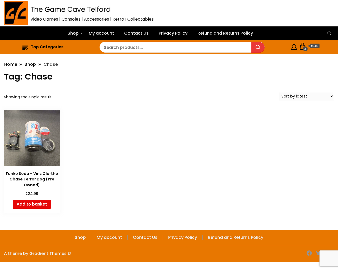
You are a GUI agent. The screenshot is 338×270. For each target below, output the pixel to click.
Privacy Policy (173, 33)
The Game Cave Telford (70, 9)
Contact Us (136, 33)
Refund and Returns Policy (225, 33)
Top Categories (47, 47)
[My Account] (294, 46)
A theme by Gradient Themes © (37, 253)
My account (101, 33)
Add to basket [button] (32, 204)
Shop (73, 33)
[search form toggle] (329, 33)
